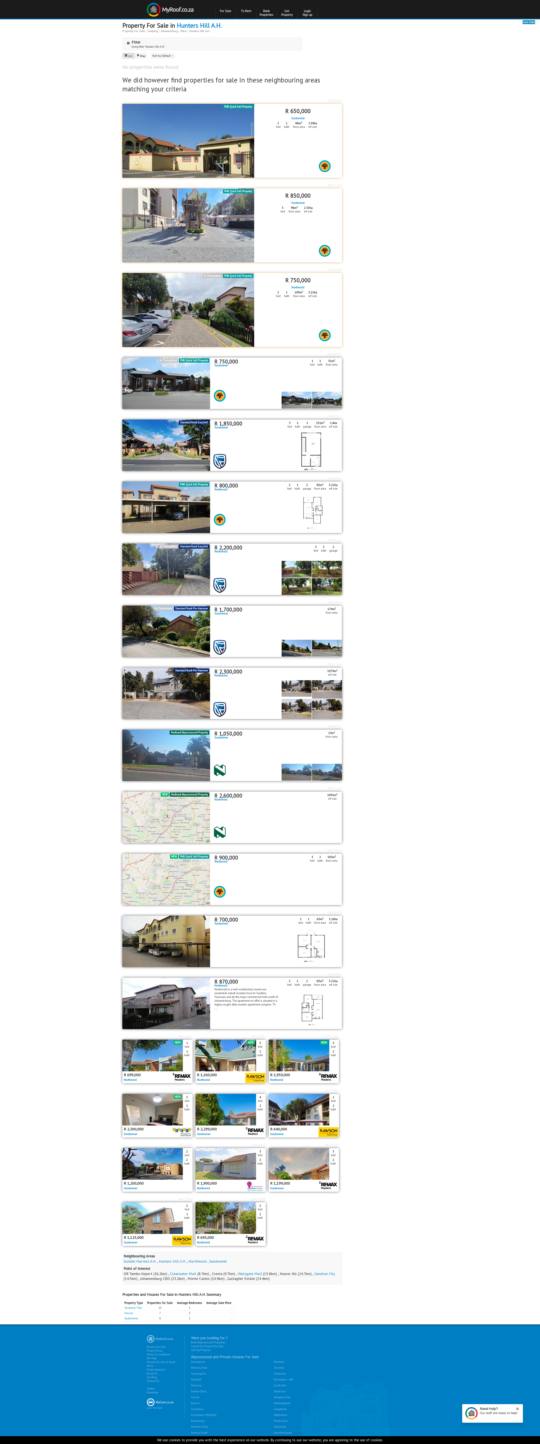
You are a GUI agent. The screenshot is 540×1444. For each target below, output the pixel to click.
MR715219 (185, 1145)
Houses (128, 1313)
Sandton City (325, 1273)
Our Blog (152, 1377)
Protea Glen (281, 1421)
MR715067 (332, 1145)
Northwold (298, 287)
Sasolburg (197, 1409)
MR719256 (335, 101)
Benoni (195, 1403)
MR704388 (335, 270)
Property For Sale (133, 31)
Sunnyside (280, 1373)
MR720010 (335, 850)
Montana (279, 1362)
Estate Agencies (156, 1369)
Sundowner (298, 118)
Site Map (152, 1358)
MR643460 (335, 478)
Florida (195, 1397)
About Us (152, 1373)
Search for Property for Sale (207, 1346)
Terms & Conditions (158, 1354)
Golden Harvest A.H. (140, 1261)
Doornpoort (198, 1362)
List (130, 56)
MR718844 (259, 1091)
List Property (287, 13)
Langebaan (280, 1409)
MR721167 (335, 788)
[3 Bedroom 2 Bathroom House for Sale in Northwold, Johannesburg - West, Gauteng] (166, 569)
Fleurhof (196, 1379)
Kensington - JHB (283, 1379)
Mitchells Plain (199, 1427)
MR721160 (185, 1091)
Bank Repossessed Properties (208, 1342)
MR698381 (335, 354)
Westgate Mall (250, 1273)
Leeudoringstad (283, 1433)
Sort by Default (161, 56)
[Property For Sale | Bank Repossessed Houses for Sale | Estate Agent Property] (171, 8)
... (216, 1008)
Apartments (131, 1318)
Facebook (152, 1392)
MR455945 (335, 974)
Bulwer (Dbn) (199, 1391)
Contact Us (153, 1381)
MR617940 (335, 664)
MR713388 (259, 1199)
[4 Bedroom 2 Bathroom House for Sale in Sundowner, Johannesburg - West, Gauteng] (231, 1110)
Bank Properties (266, 13)
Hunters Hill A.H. (199, 25)
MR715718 (259, 1145)
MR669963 (335, 602)
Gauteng (153, 31)
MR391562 (335, 540)
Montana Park (199, 1368)
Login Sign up (307, 13)
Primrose (196, 1385)
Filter (136, 42)
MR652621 (335, 416)
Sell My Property (200, 1350)
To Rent (246, 11)
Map (142, 56)
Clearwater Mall (183, 1273)
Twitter (151, 1388)
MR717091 (332, 1091)
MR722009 (259, 1036)
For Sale (225, 11)
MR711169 (335, 185)
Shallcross (280, 1391)
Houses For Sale (156, 1347)
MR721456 (332, 1036)
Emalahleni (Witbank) (203, 1415)
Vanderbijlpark (282, 1403)
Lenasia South (199, 1433)
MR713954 (185, 1199)
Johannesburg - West (174, 31)
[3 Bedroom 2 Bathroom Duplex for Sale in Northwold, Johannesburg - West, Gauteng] (231, 1055)
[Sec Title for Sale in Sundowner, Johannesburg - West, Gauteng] (166, 631)
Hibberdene (280, 1415)
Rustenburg (197, 1421)
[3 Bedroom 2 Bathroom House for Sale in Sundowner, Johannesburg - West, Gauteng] (157, 1110)
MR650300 (335, 912)
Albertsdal (280, 1427)
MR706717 (335, 726)
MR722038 (185, 1036)
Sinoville (279, 1368)
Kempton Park (282, 1397)
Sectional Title (133, 1308)
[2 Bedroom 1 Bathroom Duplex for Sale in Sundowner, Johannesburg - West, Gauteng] (157, 1218)
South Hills (280, 1385)
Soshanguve (198, 1373)
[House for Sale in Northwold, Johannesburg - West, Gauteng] (166, 693)
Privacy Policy (155, 1350)
